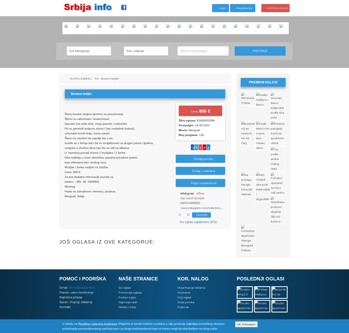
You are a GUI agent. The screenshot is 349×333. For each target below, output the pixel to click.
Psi (96, 78)
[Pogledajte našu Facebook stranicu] (124, 7)
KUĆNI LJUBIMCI (80, 78)
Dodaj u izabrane (203, 171)
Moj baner (184, 292)
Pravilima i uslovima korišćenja (97, 323)
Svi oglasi (125, 287)
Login (222, 8)
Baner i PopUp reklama (75, 302)
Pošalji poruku (203, 159)
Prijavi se (183, 307)
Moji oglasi (184, 297)
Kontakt (65, 307)
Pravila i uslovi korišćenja (76, 292)
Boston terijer (110, 78)
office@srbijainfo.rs (82, 287)
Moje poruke (186, 302)
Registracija (244, 8)
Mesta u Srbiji (127, 307)
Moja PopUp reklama (191, 287)
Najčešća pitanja (70, 297)
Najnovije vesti (128, 302)
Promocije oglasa (130, 292)
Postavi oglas (277, 8)
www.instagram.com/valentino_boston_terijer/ (211, 208)
